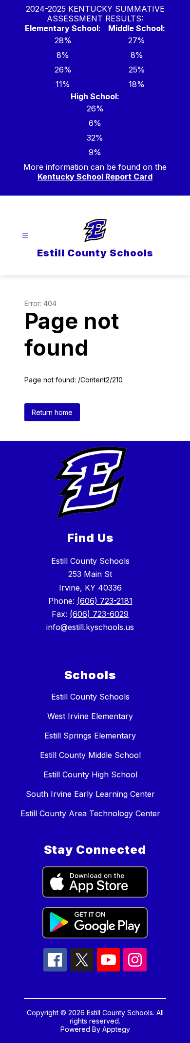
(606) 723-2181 (105, 601)
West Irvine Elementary (90, 716)
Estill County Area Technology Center (90, 813)
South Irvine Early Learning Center (90, 794)
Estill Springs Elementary (90, 735)
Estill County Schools (90, 696)
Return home (52, 412)
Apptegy (116, 1029)
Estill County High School (90, 774)
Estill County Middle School (90, 755)
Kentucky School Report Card (95, 176)
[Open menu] (25, 235)
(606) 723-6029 (99, 614)
